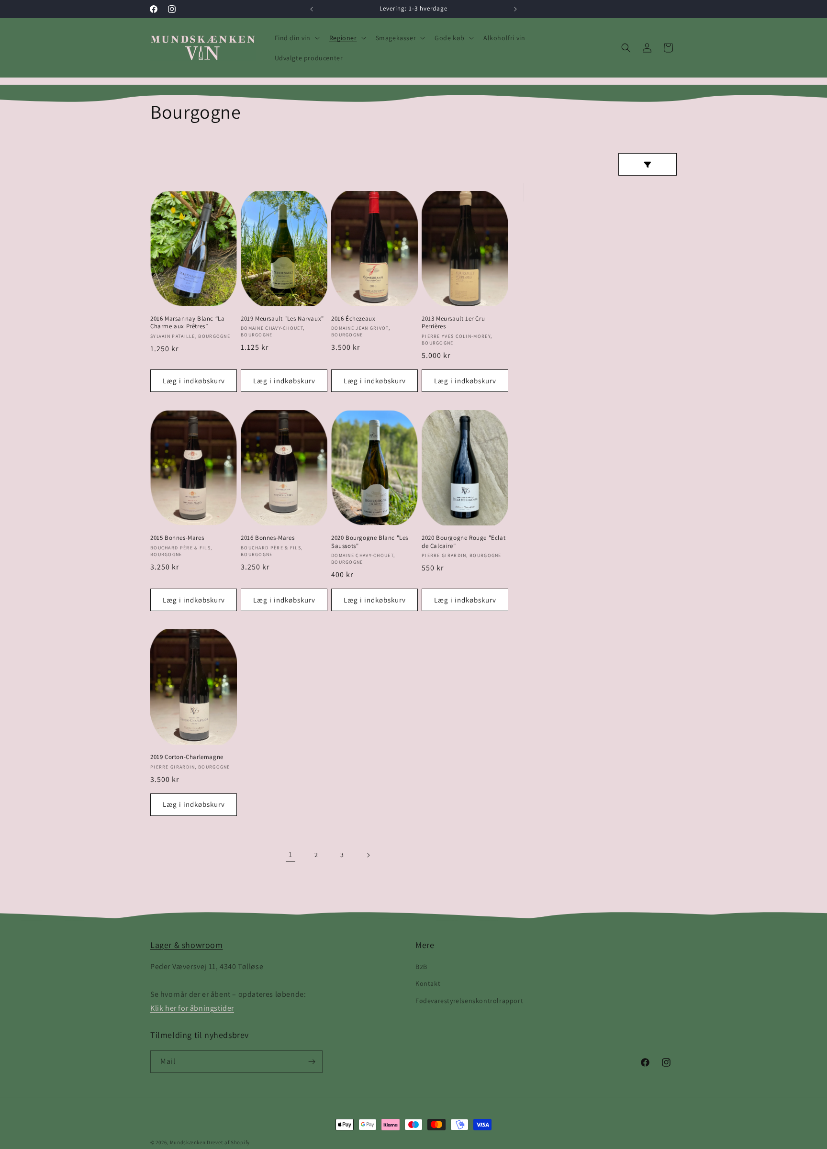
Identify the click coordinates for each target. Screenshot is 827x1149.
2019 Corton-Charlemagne (187, 757)
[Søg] (626, 47)
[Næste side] (368, 855)
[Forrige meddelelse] (311, 9)
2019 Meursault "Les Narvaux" (282, 319)
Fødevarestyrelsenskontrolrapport (469, 1000)
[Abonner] (311, 1061)
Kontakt (427, 983)
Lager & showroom (186, 944)
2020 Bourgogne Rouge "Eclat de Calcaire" (463, 542)
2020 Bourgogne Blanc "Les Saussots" (369, 542)
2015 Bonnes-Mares (177, 538)
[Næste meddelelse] (515, 9)
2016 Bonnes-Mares (267, 538)
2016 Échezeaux (353, 319)
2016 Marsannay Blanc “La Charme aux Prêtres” (187, 323)
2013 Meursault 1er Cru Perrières (453, 323)
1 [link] (290, 854)
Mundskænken (188, 1142)
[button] (296, 38)
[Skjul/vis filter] (647, 164)
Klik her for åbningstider (192, 1008)
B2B (421, 966)
